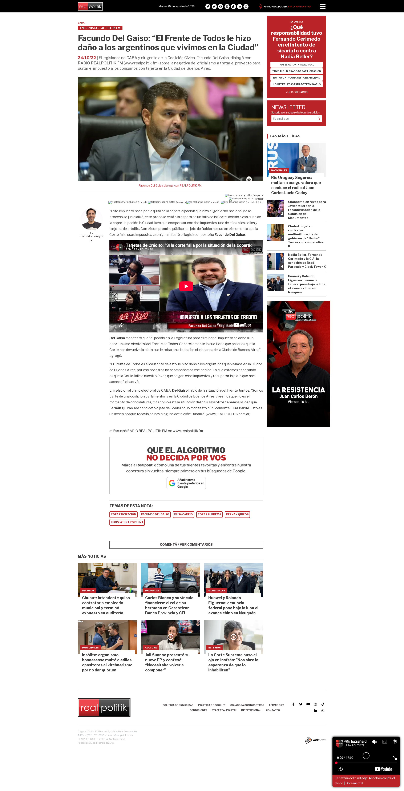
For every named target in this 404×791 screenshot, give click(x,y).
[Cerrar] (395, 741)
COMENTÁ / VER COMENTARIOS (186, 545)
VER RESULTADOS (297, 92)
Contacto (273, 710)
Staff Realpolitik (224, 710)
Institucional (251, 710)
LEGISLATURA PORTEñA (127, 522)
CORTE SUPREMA (209, 514)
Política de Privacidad (178, 705)
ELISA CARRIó (183, 514)
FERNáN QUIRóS (237, 514)
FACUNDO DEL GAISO (155, 514)
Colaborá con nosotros (247, 705)
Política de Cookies (211, 705)
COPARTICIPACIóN (123, 514)
